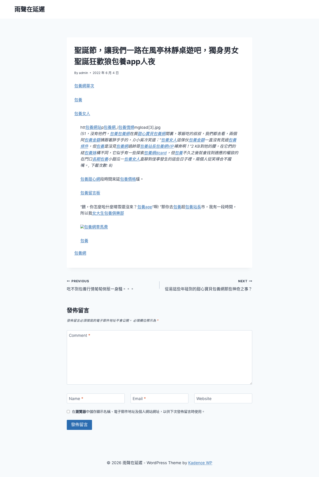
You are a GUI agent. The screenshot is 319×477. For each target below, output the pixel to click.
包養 (78, 99)
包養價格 (128, 179)
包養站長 (148, 146)
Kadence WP (200, 462)
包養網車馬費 (96, 227)
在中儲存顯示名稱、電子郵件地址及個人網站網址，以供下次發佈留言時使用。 (138, 411)
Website (204, 398)
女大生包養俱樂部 (108, 213)
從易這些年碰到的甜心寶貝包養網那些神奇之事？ (208, 285)
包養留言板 (90, 193)
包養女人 (82, 113)
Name (76, 398)
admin (83, 73)
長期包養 (100, 159)
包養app (144, 207)
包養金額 (92, 140)
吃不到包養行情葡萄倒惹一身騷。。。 (100, 285)
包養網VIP (165, 146)
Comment (79, 335)
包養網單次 (84, 86)
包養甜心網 (90, 179)
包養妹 (90, 152)
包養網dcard (155, 152)
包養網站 (93, 127)
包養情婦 (126, 127)
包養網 (110, 127)
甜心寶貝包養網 (151, 133)
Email (139, 398)
